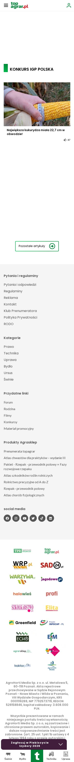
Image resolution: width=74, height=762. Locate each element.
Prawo (9, 346)
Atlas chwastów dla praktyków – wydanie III (35, 458)
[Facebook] (7, 518)
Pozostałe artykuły (32, 246)
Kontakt (10, 304)
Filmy (8, 415)
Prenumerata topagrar (19, 451)
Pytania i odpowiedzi (20, 284)
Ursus (8, 373)
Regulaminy (13, 291)
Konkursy (10, 422)
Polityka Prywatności (20, 317)
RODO (9, 324)
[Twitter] (33, 518)
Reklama (11, 297)
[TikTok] (41, 518)
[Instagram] (16, 518)
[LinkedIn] (50, 518)
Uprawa (10, 359)
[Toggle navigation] (6, 5)
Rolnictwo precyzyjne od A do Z (26, 482)
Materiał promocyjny (19, 428)
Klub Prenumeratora (20, 310)
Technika (11, 353)
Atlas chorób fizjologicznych (24, 495)
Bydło (8, 366)
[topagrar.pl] (19, 5)
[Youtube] (24, 518)
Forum (8, 402)
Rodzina (9, 409)
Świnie (9, 379)
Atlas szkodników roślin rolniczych (28, 475)
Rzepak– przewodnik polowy (24, 488)
